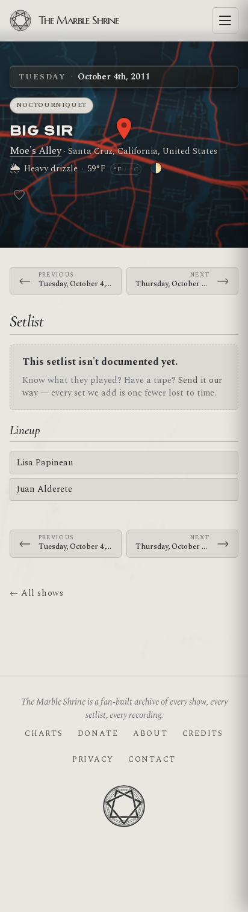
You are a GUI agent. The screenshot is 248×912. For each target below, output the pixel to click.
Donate (98, 733)
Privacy (93, 759)
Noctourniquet (51, 105)
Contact (152, 759)
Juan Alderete (44, 489)
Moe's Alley (35, 150)
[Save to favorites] (19, 194)
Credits (202, 733)
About (150, 733)
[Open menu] (225, 20)
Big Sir (41, 129)
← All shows (36, 593)
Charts (44, 733)
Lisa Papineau (45, 463)
